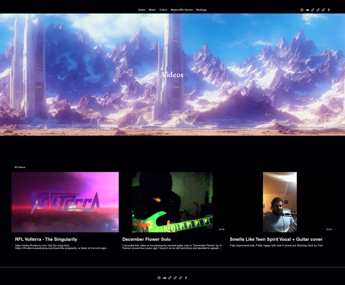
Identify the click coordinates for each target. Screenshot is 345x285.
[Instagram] (302, 10)
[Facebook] (329, 10)
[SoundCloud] (307, 10)
